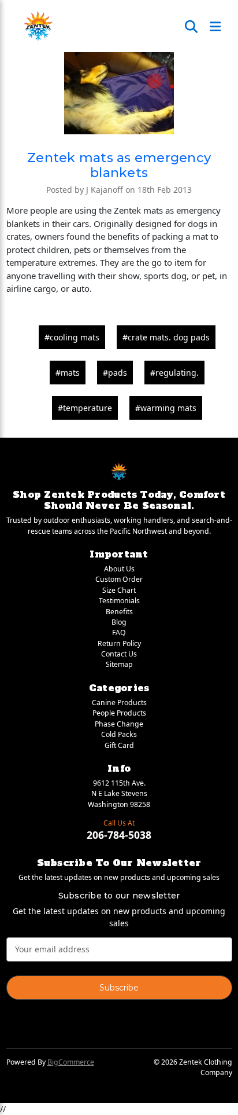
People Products (119, 713)
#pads (115, 372)
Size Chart (119, 590)
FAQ (119, 632)
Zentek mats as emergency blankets (119, 165)
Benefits (119, 612)
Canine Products (119, 702)
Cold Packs (119, 734)
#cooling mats (71, 337)
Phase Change (119, 724)
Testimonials (119, 601)
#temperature (85, 407)
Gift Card (119, 745)
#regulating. (174, 372)
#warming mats (165, 407)
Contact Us (119, 654)
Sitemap (119, 664)
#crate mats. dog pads (166, 337)
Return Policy (119, 643)
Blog (119, 622)
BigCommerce (70, 1062)
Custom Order (119, 579)
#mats (67, 372)
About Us (119, 569)
